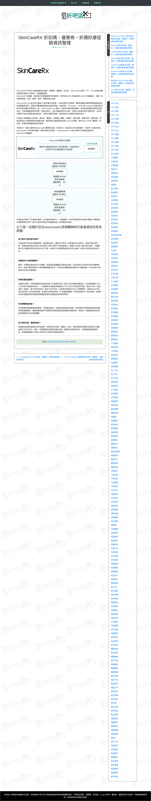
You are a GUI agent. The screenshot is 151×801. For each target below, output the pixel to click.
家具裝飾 (114, 316)
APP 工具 (115, 115)
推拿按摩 (114, 405)
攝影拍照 (114, 413)
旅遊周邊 (114, 432)
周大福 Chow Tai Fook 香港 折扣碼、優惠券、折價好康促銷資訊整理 (122, 83)
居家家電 (114, 347)
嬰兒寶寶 (114, 301)
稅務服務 (114, 571)
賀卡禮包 (114, 645)
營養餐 (113, 525)
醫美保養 (114, 676)
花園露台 (114, 610)
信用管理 (114, 181)
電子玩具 (114, 707)
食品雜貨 (114, 749)
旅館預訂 (114, 440)
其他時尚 (114, 223)
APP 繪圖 (115, 134)
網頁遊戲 (114, 583)
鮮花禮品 (114, 776)
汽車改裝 (114, 479)
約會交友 (114, 575)
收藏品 (113, 417)
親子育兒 (114, 637)
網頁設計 (114, 579)
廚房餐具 (114, 355)
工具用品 (114, 351)
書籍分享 (114, 444)
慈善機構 (114, 366)
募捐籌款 (114, 247)
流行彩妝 (114, 498)
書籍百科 (114, 448)
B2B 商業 (114, 154)
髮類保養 (114, 773)
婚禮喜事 (114, 293)
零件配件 (114, 691)
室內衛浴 (114, 308)
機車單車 (114, 463)
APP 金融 (115, 146)
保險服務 (114, 177)
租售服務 (114, 568)
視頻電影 (114, 633)
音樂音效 (114, 746)
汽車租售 (114, 482)
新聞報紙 (114, 428)
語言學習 (114, 641)
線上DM (74, 3)
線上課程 (114, 591)
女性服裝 (114, 285)
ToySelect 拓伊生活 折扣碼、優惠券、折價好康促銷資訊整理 (122, 74)
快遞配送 (114, 363)
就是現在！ (92, 149)
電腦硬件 (114, 722)
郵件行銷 (114, 660)
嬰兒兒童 (114, 297)
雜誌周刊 (114, 684)
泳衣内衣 (114, 490)
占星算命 (114, 258)
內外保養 (49, 342)
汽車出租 (114, 475)
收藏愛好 (114, 421)
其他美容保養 (116, 235)
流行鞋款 (114, 502)
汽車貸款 (114, 486)
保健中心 (114, 169)
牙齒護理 (114, 529)
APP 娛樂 (115, 111)
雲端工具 (114, 687)
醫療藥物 (114, 668)
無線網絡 (114, 517)
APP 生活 (115, 127)
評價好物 (97, 3)
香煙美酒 (114, 769)
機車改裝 (114, 467)
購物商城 (114, 649)
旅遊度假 (114, 436)
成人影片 (114, 374)
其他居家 (114, 216)
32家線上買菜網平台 (58, 3)
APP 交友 (115, 103)
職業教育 (114, 602)
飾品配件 (114, 753)
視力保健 (114, 629)
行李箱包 (114, 622)
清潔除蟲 (114, 510)
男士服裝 (114, 556)
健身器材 (114, 192)
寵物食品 (114, 339)
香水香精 (73, 342)
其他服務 (114, 227)
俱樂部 (113, 185)
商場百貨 (114, 266)
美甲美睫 (114, 595)
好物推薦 (85, 3)
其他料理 (114, 219)
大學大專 (114, 277)
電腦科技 (114, 726)
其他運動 (114, 239)
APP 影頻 (115, 119)
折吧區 (6, 795)
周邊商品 (114, 262)
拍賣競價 (114, 401)
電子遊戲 (114, 715)
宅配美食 (114, 305)
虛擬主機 (114, 618)
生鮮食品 (114, 552)
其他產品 (114, 231)
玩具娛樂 (114, 533)
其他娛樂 (114, 212)
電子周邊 (114, 695)
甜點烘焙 (114, 544)
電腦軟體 (114, 730)
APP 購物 (115, 138)
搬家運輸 (114, 409)
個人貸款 (114, 189)
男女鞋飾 (114, 560)
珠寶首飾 (114, 537)
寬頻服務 (114, 328)
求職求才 (114, 471)
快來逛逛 (59, 171)
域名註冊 (114, 270)
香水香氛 (114, 761)
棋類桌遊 (114, 455)
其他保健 (114, 208)
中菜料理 (114, 161)
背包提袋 (114, 606)
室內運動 (114, 312)
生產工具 (114, 548)
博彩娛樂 (114, 254)
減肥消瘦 (114, 513)
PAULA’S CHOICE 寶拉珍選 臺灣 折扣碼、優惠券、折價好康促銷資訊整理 (122, 38)
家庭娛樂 (114, 320)
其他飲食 (114, 243)
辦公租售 (114, 653)
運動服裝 (114, 657)
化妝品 (54, 342)
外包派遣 (114, 274)
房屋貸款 (114, 382)
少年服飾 (114, 343)
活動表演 (114, 494)
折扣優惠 (114, 397)
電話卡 (113, 738)
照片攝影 (114, 521)
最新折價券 (60, 342)
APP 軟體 (115, 142)
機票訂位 (114, 459)
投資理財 (114, 394)
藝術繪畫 (114, 614)
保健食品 (114, 173)
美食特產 (114, 599)
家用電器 (114, 324)
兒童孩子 (114, 196)
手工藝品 (114, 390)
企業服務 (114, 165)
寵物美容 (114, 336)
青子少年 (114, 742)
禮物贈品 (67, 342)
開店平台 (114, 680)
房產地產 (114, 386)
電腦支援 (114, 718)
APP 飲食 (115, 150)
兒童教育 (114, 200)
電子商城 (114, 699)
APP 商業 (115, 107)
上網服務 (114, 158)
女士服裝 (114, 281)
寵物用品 (114, 332)
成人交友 (114, 370)
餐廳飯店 (114, 757)
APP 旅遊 (115, 123)
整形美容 (114, 424)
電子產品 (114, 711)
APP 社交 (115, 131)
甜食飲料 (114, 541)
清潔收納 (114, 506)
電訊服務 (114, 734)
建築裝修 (114, 359)
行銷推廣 (114, 626)
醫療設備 (114, 672)
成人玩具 (114, 378)
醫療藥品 (114, 664)
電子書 (113, 703)
